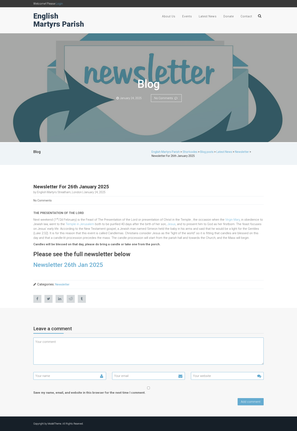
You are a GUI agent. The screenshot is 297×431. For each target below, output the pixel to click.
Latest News (208, 16)
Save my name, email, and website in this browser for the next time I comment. (89, 392)
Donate (228, 16)
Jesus (171, 224)
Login (59, 3)
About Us (168, 16)
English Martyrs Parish (58, 20)
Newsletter (62, 284)
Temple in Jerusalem (80, 224)
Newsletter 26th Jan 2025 (68, 264)
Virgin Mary (232, 219)
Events (187, 16)
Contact (246, 16)
